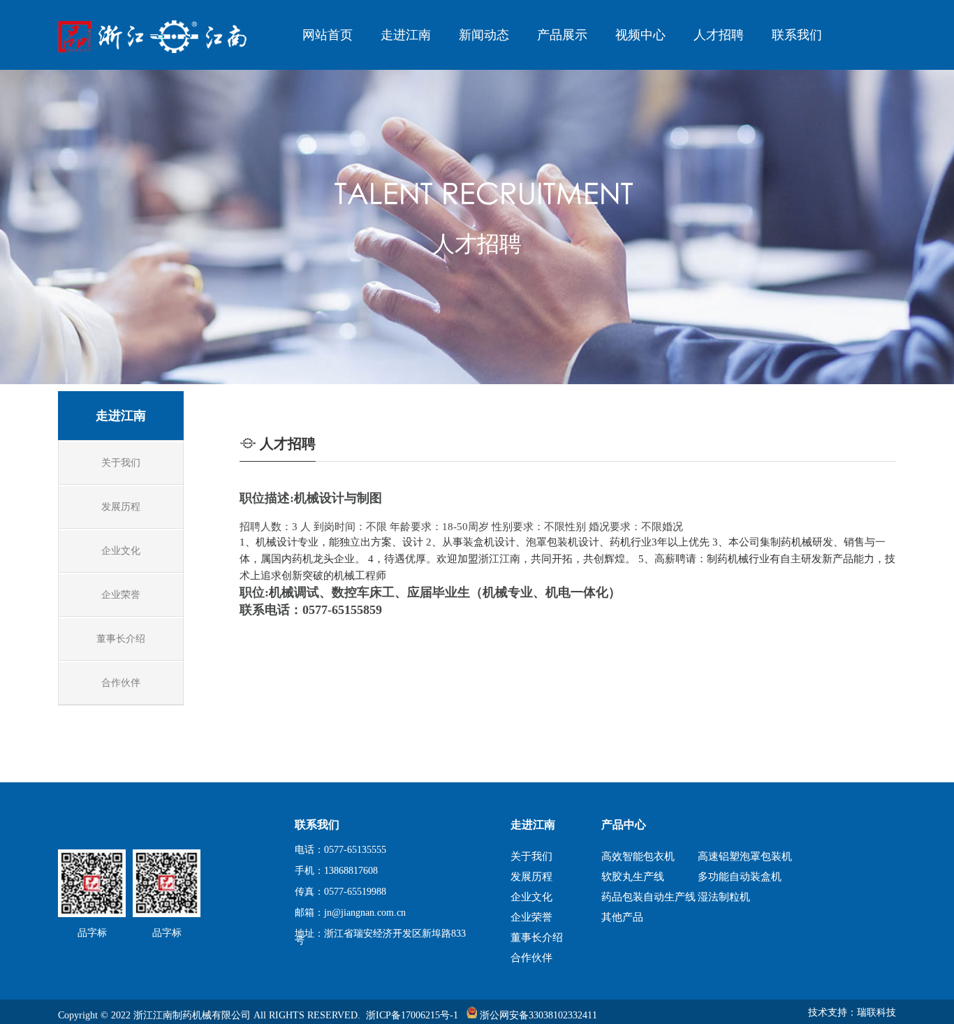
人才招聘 (719, 35)
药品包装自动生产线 (647, 896)
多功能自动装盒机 (739, 876)
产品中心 (623, 825)
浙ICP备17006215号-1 (412, 1015)
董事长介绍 (537, 937)
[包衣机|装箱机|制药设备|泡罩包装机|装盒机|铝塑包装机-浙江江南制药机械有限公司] (158, 50)
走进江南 (406, 35)
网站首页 (327, 35)
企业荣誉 (531, 917)
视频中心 (640, 35)
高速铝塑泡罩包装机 (744, 856)
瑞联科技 (876, 1012)
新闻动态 (484, 35)
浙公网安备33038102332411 (537, 1015)
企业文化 (531, 896)
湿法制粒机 (724, 896)
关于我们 (531, 856)
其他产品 (622, 917)
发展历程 (531, 876)
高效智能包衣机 (638, 856)
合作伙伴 (531, 957)
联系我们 (797, 35)
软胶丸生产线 (632, 876)
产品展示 (562, 35)
